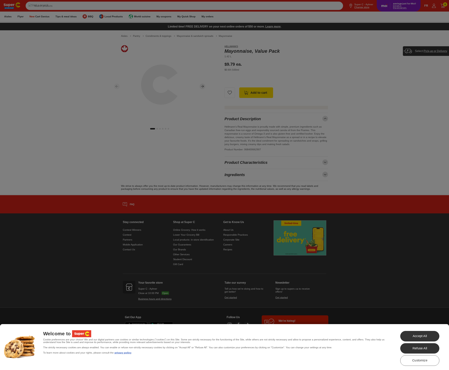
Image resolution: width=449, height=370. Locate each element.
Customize (419, 360)
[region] (224, 347)
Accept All (420, 336)
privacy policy (123, 352)
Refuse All (420, 348)
